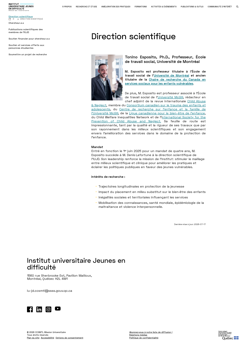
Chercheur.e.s (16, 22)
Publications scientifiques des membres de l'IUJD (26, 30)
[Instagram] (48, 309)
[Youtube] (58, 309)
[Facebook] (30, 309)
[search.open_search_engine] (237, 7)
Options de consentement (69, 337)
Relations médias (138, 335)
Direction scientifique (21, 16)
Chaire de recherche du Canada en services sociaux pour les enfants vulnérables (165, 81)
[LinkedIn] (39, 309)
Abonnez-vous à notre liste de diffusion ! (150, 332)
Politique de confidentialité (143, 337)
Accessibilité (47, 337)
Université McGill (170, 97)
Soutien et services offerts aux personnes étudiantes (26, 46)
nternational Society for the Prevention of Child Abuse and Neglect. (148, 119)
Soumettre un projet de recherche (28, 54)
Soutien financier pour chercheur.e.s (29, 38)
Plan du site (33, 337)
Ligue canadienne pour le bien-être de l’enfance (167, 113)
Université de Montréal (171, 75)
